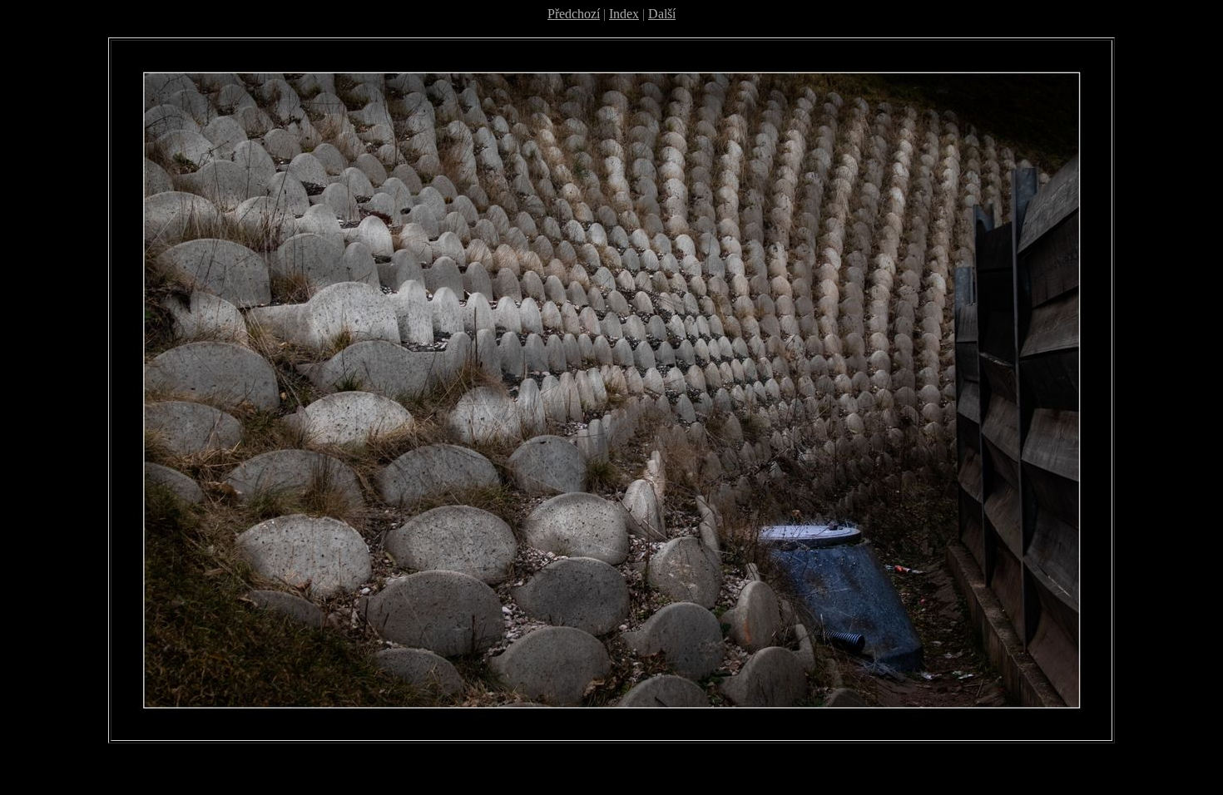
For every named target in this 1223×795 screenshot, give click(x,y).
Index (624, 14)
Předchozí (573, 14)
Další (662, 14)
